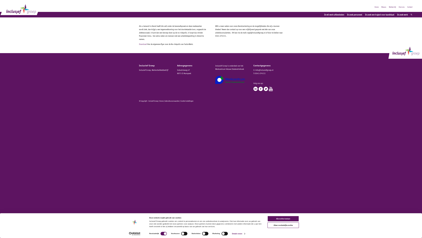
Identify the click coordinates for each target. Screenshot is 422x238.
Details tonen (237, 234)
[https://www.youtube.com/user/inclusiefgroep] (271, 89)
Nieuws (383, 7)
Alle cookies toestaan (283, 219)
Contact (409, 7)
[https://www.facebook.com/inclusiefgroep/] (261, 89)
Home (377, 7)
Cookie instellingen (187, 101)
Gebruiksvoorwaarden (172, 101)
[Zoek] (411, 14)
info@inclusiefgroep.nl (264, 70)
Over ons (402, 7)
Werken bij (392, 7)
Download (143, 44)
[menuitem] (334, 14)
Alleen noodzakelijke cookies (283, 225)
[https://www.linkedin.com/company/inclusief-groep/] (255, 89)
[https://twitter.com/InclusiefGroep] (266, 89)
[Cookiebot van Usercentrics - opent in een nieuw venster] (134, 233)
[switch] (184, 233)
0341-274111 (260, 73)
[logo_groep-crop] (21, 8)
